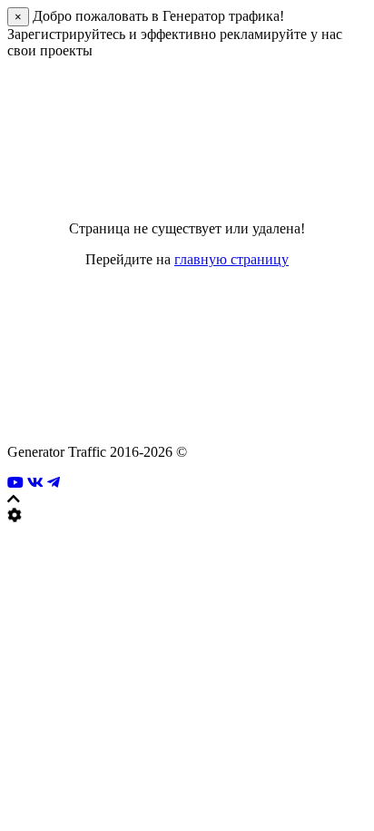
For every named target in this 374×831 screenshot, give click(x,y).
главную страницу (231, 259)
